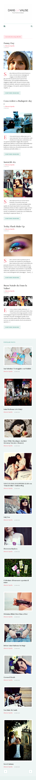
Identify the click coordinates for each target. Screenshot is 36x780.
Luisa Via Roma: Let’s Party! (13, 409)
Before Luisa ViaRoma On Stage (14, 646)
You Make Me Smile (10, 710)
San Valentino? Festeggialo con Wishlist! (17, 369)
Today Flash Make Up (14, 226)
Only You (7, 517)
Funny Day (9, 43)
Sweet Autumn (9, 764)
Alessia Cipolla (9, 46)
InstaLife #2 (10, 162)
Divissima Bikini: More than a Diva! (15, 614)
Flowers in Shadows (10, 549)
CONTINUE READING (12, 93)
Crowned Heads (9, 677)
